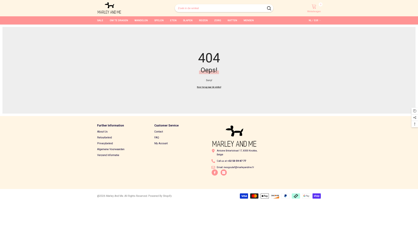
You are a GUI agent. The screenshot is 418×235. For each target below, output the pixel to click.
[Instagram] (223, 172)
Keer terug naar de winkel (209, 87)
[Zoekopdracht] (224, 8)
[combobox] (220, 8)
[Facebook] (214, 172)
